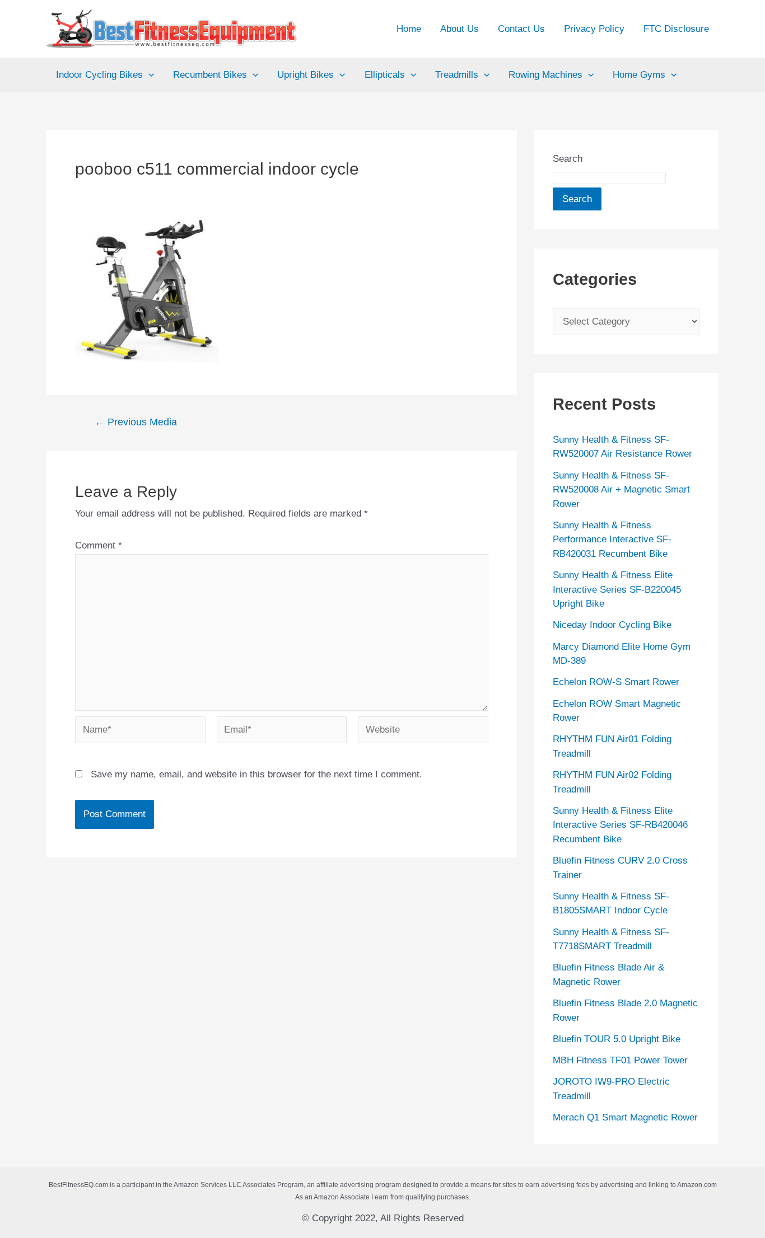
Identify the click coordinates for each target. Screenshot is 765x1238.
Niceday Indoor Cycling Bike (612, 625)
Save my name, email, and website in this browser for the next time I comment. (256, 774)
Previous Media (136, 422)
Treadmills (456, 74)
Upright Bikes (305, 74)
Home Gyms (639, 74)
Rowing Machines (545, 74)
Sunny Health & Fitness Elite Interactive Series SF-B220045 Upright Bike (617, 589)
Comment (98, 545)
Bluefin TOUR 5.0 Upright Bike (616, 1039)
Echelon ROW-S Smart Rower (616, 682)
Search (567, 158)
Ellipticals (385, 74)
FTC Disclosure (676, 29)
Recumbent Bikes (210, 74)
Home (409, 29)
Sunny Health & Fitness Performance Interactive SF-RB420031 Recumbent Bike (612, 539)
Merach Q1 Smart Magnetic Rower (625, 1117)
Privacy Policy (594, 29)
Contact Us (521, 29)
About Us (459, 29)
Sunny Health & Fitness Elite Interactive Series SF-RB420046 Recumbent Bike (620, 825)
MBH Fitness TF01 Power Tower (620, 1060)
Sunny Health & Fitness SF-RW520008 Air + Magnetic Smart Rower (621, 489)
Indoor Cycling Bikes (99, 74)
